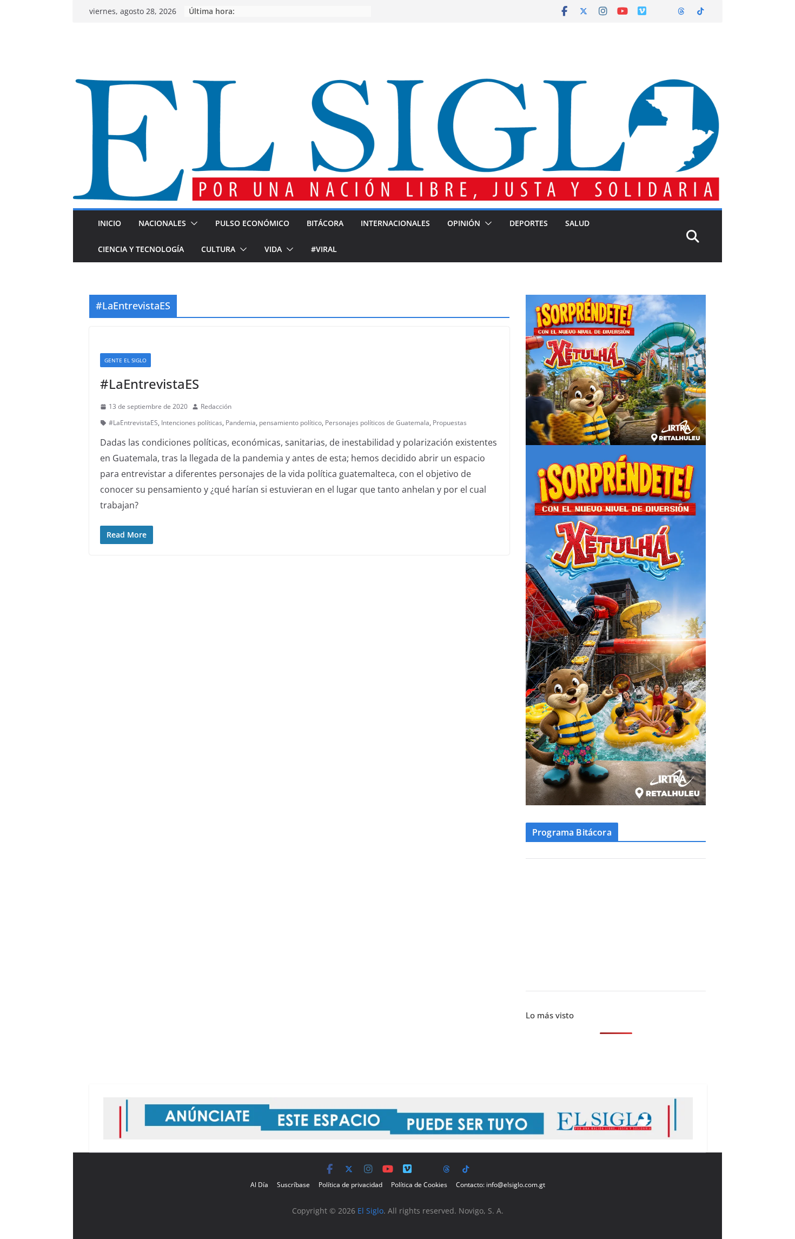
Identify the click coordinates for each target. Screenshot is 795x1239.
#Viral (324, 249)
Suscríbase (293, 1184)
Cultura (218, 249)
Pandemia (241, 422)
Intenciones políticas (191, 422)
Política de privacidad (350, 1184)
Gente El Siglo (125, 360)
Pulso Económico (252, 223)
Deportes (528, 223)
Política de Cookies (419, 1184)
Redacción (216, 406)
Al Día (259, 1184)
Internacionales (395, 223)
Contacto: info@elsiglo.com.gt (500, 1184)
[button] (192, 223)
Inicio (109, 223)
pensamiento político (290, 422)
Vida (273, 249)
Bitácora (325, 223)
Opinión (463, 223)
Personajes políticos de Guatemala (377, 422)
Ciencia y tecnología (141, 249)
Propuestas (450, 422)
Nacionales (162, 223)
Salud (577, 223)
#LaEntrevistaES (149, 384)
